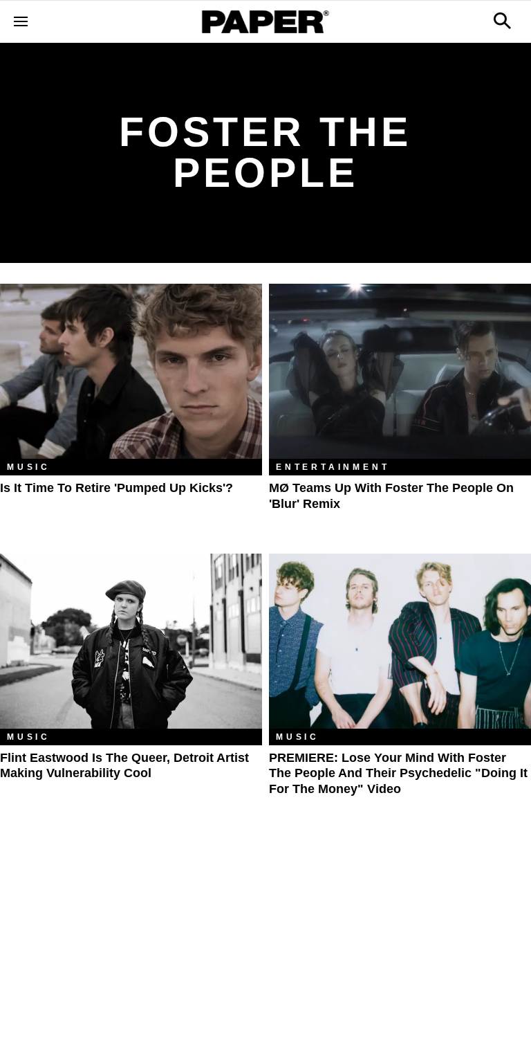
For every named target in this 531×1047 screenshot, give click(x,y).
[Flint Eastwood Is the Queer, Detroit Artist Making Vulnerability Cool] (131, 641)
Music (28, 467)
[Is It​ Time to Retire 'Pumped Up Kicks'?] (131, 371)
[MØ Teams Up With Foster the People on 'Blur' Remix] (400, 371)
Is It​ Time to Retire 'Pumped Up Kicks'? (116, 488)
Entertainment (332, 467)
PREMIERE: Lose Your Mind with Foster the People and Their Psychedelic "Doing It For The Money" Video (398, 773)
